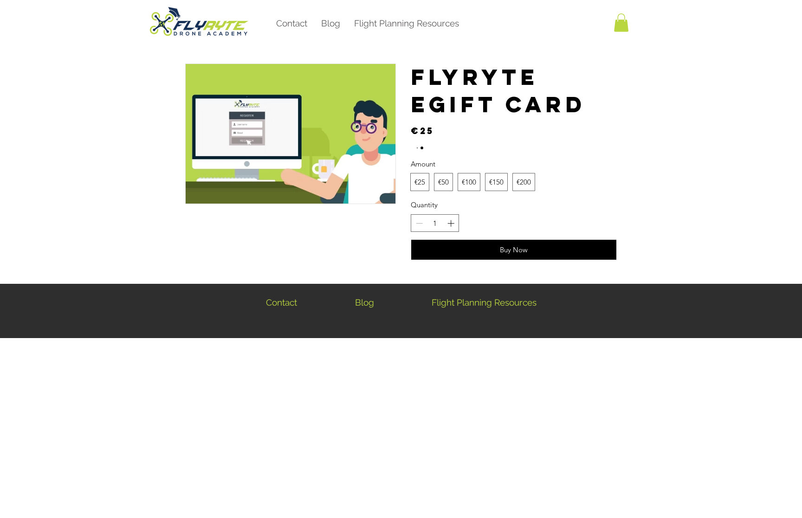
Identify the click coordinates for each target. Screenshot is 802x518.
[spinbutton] (435, 223)
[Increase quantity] (452, 223)
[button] (621, 22)
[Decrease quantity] (418, 223)
